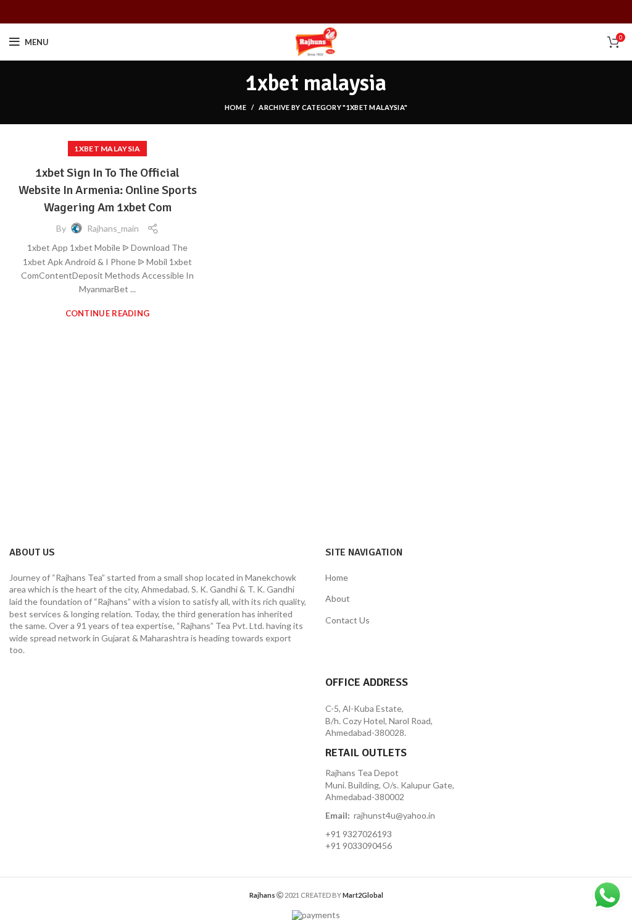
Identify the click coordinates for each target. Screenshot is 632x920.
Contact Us (347, 620)
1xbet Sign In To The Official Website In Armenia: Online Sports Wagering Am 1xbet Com (108, 190)
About (337, 598)
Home (235, 107)
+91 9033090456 (358, 845)
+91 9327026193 (358, 834)
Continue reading (107, 314)
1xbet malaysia (107, 148)
